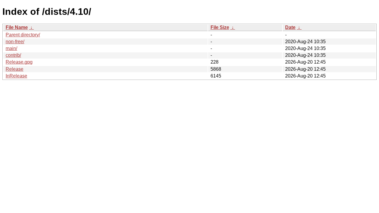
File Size (220, 27)
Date (290, 27)
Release (14, 69)
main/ (11, 48)
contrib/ (13, 55)
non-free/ (15, 41)
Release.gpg (19, 61)
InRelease (16, 75)
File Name (17, 27)
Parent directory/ (23, 34)
